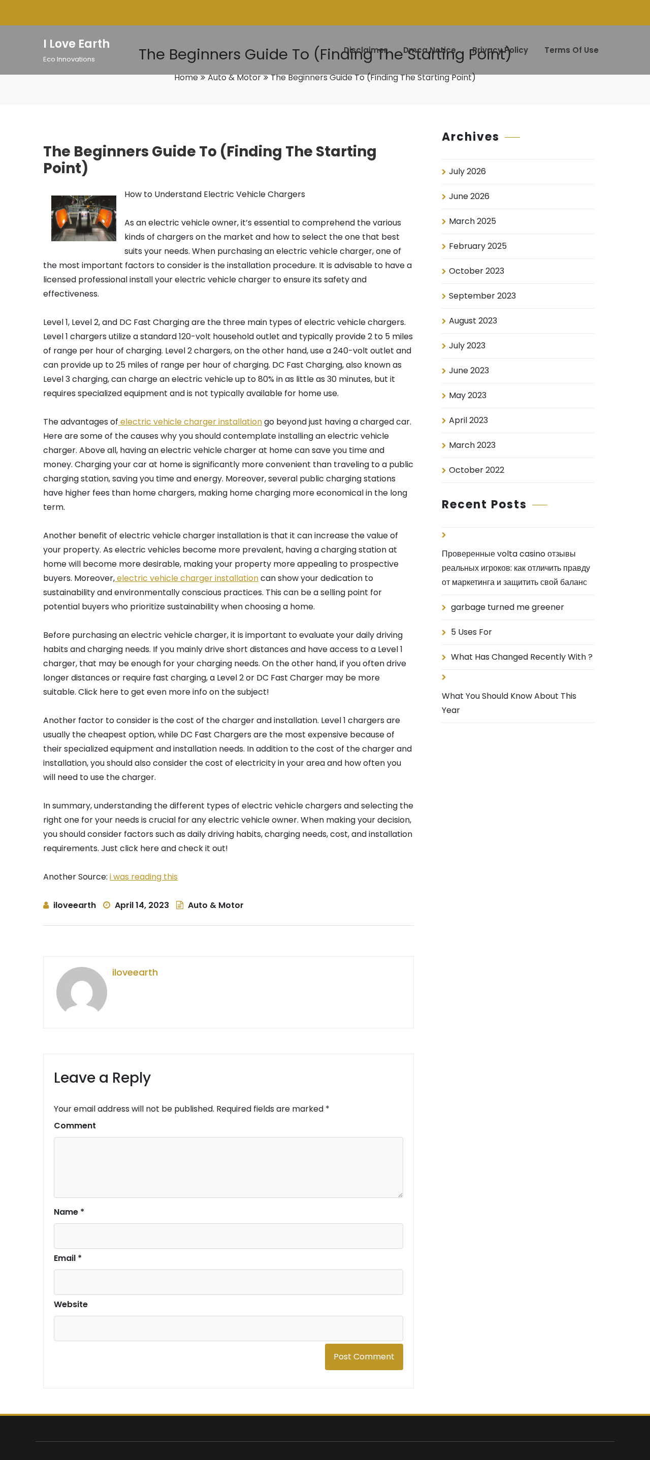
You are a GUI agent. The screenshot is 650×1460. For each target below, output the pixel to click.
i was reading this (144, 877)
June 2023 (469, 370)
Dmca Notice (429, 50)
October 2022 (476, 470)
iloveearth (74, 905)
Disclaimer (365, 50)
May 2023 (467, 395)
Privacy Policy (500, 50)
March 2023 (472, 445)
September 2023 (482, 296)
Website (71, 1304)
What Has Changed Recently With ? (522, 657)
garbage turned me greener (507, 607)
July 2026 (467, 171)
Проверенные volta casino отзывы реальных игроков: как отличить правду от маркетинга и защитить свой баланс (516, 568)
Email (68, 1258)
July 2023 (467, 345)
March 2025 (472, 221)
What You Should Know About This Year (509, 703)
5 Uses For (471, 632)
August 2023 (473, 321)
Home (186, 77)
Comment (75, 1125)
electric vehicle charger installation (190, 422)
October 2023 (476, 271)
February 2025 (478, 246)
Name (69, 1212)
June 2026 (469, 196)
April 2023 (468, 420)
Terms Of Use (571, 50)
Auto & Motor (234, 77)
